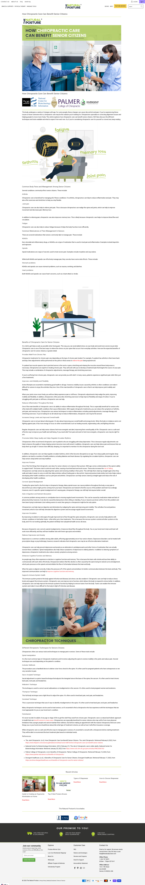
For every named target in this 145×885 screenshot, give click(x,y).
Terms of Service (61, 880)
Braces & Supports (7, 6)
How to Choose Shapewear (108, 778)
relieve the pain (78, 360)
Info (111, 6)
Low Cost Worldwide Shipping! (57, 853)
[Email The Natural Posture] (84, 868)
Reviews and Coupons (80, 856)
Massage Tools (31, 6)
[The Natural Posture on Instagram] (81, 868)
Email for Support (79, 860)
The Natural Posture (33, 880)
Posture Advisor (120, 6)
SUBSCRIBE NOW (29, 860)
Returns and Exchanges (80, 853)
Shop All (28, 1)
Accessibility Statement (81, 863)
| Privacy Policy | (43, 880)
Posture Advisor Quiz (54, 849)
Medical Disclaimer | (52, 880)
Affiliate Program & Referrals (56, 863)
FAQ (21, 1)
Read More (25, 800)
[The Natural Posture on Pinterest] (78, 868)
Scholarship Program (54, 867)
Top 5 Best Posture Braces (57, 794)
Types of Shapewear (81, 778)
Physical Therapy (20, 6)
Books (107, 6)
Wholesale (51, 860)
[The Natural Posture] (73, 6)
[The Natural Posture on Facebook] (75, 868)
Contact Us (5, 1)
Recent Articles (72, 772)
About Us (14, 1)
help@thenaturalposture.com (107, 853)
